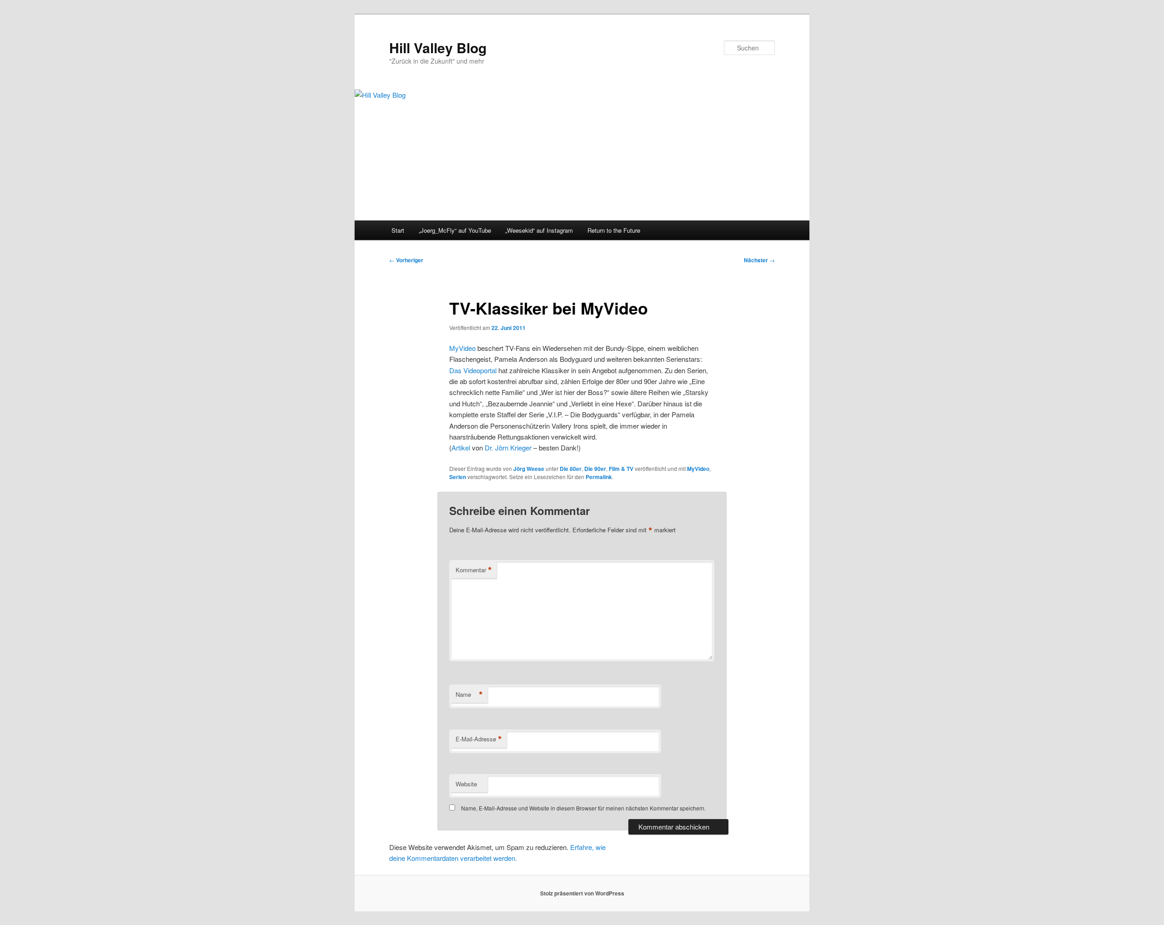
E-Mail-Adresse (479, 739)
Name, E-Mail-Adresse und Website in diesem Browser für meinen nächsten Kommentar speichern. (583, 808)
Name (469, 694)
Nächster (759, 260)
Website (466, 784)
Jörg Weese (528, 469)
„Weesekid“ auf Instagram (539, 230)
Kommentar (474, 570)
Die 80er (571, 469)
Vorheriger (406, 260)
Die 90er (595, 469)
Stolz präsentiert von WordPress (582, 893)
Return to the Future (613, 230)
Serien (457, 477)
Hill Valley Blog (438, 47)
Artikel (461, 447)
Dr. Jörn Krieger (508, 447)
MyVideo (462, 348)
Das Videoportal (473, 370)
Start (397, 230)
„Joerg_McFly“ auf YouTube (455, 230)
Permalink (599, 477)
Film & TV (621, 469)
